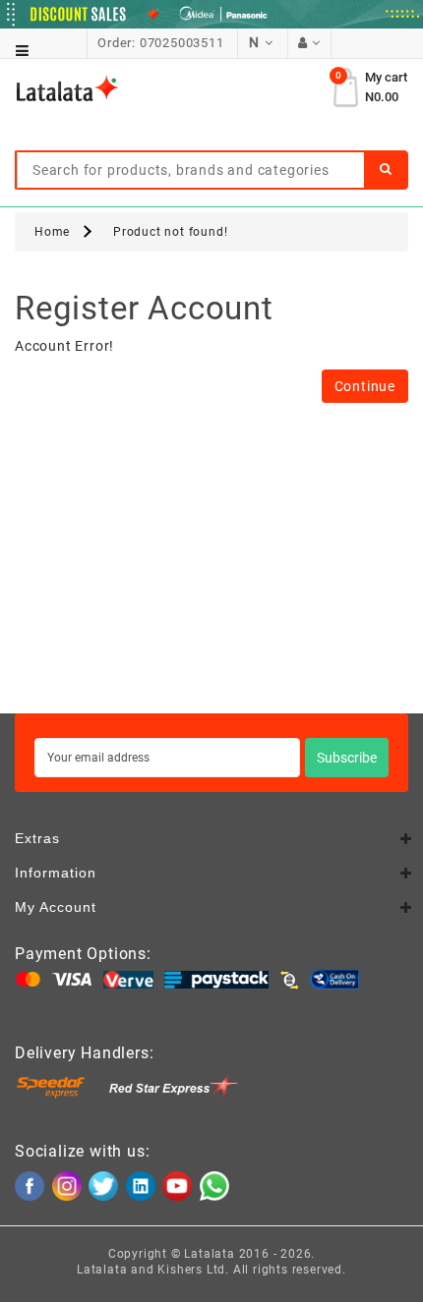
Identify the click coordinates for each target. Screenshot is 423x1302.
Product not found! (170, 232)
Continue (364, 386)
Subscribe (347, 757)
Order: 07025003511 (160, 42)
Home (52, 232)
